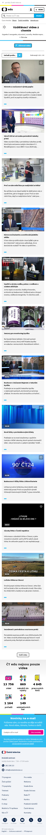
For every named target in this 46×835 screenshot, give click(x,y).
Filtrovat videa (24, 45)
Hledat (39, 16)
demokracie (34, 20)
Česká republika (23, 20)
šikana (14, 20)
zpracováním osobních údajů (23, 743)
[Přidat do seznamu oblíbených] (41, 63)
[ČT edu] (7, 10)
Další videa (23, 655)
